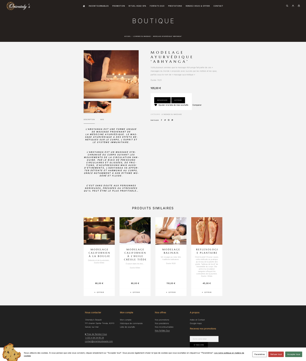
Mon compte (125, 320)
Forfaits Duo (157, 6)
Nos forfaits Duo (162, 330)
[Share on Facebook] (161, 120)
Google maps (196, 323)
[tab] (89, 121)
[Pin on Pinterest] (168, 120)
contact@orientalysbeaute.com (99, 341)
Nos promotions (162, 320)
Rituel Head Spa (137, 6)
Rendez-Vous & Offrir (198, 6)
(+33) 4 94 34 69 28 (94, 337)
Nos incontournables (164, 327)
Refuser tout (276, 354)
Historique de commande (131, 323)
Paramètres (259, 354)
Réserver (162, 100)
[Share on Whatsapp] (172, 120)
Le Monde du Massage (142, 36)
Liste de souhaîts (127, 327)
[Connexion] (293, 6)
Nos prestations (162, 323)
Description (89, 119)
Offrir (178, 100)
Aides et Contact (197, 320)
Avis (102, 119)
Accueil (127, 36)
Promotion (118, 6)
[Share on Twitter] (165, 120)
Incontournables (99, 6)
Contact (218, 6)
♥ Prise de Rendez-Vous (96, 334)
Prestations (175, 6)
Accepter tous (293, 354)
